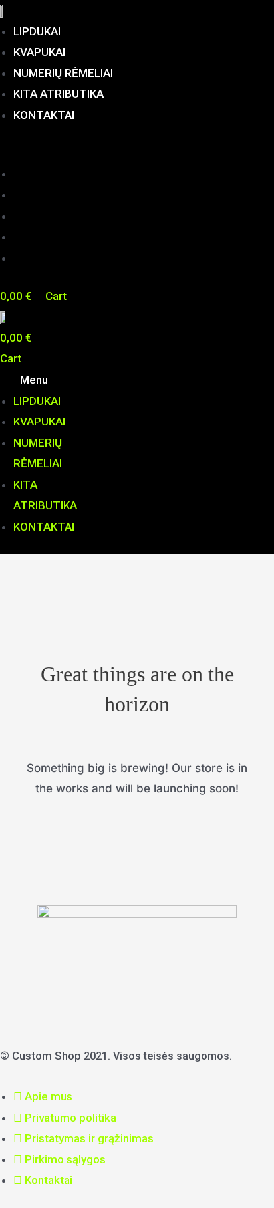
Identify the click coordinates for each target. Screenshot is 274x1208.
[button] (137, 153)
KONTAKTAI (43, 115)
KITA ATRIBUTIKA (58, 93)
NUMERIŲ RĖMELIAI (63, 73)
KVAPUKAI (39, 52)
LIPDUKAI (37, 31)
